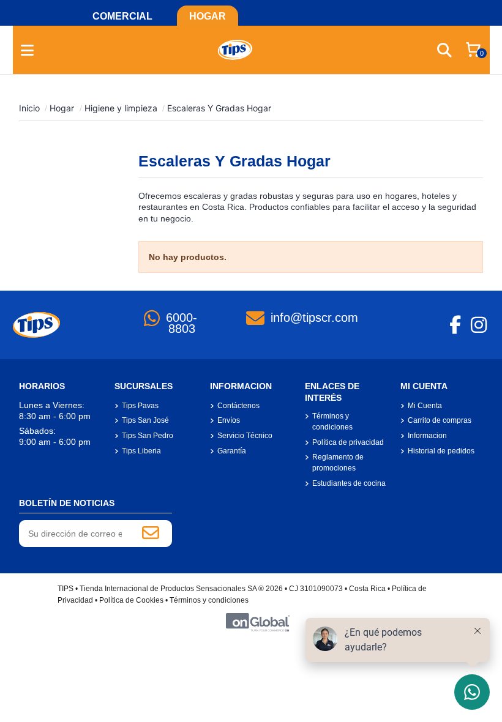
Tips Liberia (141, 451)
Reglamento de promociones (338, 462)
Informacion (427, 435)
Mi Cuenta (425, 405)
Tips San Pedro (147, 435)
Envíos (228, 420)
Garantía (231, 451)
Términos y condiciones (332, 421)
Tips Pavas (140, 405)
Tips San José (145, 420)
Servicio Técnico (244, 435)
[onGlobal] (258, 622)
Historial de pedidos (441, 451)
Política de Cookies (131, 600)
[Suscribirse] (150, 533)
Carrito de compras (439, 420)
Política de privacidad (348, 442)
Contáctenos (238, 405)
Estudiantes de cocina (349, 483)
